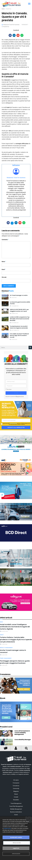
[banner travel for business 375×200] (16, 602)
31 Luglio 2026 (4, 644)
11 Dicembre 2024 (15, 306)
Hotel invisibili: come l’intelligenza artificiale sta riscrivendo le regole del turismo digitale (15, 626)
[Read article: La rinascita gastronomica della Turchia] (5, 303)
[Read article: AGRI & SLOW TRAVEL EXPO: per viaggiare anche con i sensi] (5, 311)
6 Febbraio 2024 (14, 313)
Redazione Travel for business (16, 178)
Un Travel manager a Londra (18, 295)
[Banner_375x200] (16, 490)
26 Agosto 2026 (4, 631)
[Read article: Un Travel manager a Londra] (5, 297)
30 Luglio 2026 (4, 655)
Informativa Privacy (13, 423)
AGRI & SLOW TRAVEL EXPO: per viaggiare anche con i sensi (19, 310)
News (1, 622)
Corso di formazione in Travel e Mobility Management (22, 732)
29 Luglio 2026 (4, 665)
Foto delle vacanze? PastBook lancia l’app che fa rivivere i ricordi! (19, 335)
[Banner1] (16, 533)
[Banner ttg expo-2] (16, 577)
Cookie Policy (7, 828)
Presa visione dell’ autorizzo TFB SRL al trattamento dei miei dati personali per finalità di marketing (17, 424)
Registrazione (20, 396)
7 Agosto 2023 (14, 339)
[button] (29, 4)
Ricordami (9, 389)
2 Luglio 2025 (14, 297)
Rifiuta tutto (16, 842)
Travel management (6, 658)
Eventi (2, 635)
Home (3, 9)
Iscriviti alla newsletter (16, 427)
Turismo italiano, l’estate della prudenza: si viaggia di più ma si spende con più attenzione (16, 639)
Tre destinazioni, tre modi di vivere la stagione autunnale (19, 327)
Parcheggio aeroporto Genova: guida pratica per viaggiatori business (15, 662)
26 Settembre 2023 (15, 330)
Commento (5, 240)
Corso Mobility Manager (23, 739)
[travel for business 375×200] (16, 467)
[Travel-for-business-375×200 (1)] (16, 511)
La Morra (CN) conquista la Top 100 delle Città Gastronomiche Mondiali (19, 318)
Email (4, 269)
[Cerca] (30, 347)
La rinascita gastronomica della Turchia (20, 303)
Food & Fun (8, 9)
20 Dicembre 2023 (15, 322)
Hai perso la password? (11, 396)
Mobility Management (6, 647)
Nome (4, 261)
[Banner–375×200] (16, 444)
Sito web (4, 277)
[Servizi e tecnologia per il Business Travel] (16, 558)
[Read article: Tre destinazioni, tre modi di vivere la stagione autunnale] (5, 327)
